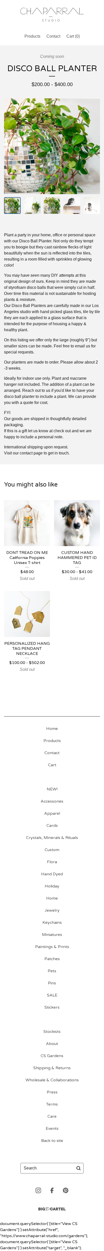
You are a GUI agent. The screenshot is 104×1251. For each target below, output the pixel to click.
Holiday (52, 886)
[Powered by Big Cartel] (52, 1209)
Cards (52, 825)
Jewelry (52, 910)
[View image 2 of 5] (32, 205)
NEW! (52, 789)
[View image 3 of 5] (52, 205)
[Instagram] (38, 1190)
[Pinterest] (65, 1190)
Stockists (52, 1031)
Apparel (52, 813)
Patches (52, 958)
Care (52, 1116)
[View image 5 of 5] (91, 205)
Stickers (52, 1007)
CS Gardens (52, 1055)
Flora (52, 861)
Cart (52, 765)
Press (52, 1092)
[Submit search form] (78, 1168)
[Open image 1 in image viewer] (52, 146)
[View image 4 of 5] (71, 205)
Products (32, 36)
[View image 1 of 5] (12, 205)
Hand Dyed (52, 874)
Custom (52, 849)
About (52, 1043)
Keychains (52, 922)
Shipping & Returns (52, 1067)
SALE (52, 995)
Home (52, 728)
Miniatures (52, 934)
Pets (52, 971)
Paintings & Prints (52, 946)
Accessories (52, 801)
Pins (52, 983)
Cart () (73, 36)
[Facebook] (52, 1190)
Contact (53, 36)
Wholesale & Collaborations (52, 1080)
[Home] (52, 14)
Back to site (52, 1140)
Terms (52, 1104)
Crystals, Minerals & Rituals (52, 837)
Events (52, 1128)
